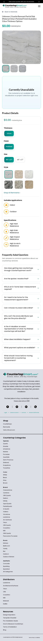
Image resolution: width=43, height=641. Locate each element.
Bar (4, 551)
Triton (5, 522)
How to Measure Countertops (13, 624)
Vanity (5, 549)
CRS (4, 592)
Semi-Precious (8, 460)
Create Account (14, 412)
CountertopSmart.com (7, 637)
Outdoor (6, 554)
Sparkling (6, 566)
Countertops (7, 424)
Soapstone (7, 465)
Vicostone (6, 514)
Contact (23, 412)
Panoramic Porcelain (10, 536)
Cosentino (6, 528)
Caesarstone (7, 490)
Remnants (6, 427)
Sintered (6, 462)
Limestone (6, 449)
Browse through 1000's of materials (19, 1)
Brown (5, 483)
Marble (5, 452)
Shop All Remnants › (12, 193)
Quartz (5, 444)
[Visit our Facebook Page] (7, 407)
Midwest (6, 601)
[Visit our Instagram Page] (17, 407)
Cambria (6, 493)
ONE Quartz (7, 533)
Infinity (5, 501)
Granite (5, 446)
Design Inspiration (9, 615)
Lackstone (6, 517)
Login (5, 412)
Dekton (5, 498)
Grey (4, 480)
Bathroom (6, 546)
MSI (4, 531)
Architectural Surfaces (10, 586)
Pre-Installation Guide (10, 621)
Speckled (6, 569)
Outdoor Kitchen (8, 557)
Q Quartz (6, 509)
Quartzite (6, 457)
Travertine (6, 468)
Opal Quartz (7, 504)
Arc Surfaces (7, 520)
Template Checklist (9, 618)
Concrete (6, 564)
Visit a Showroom (9, 430)
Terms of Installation (10, 627)
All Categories (8, 572)
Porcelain (6, 454)
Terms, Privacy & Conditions (34, 637)
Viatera (5, 512)
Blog (4, 630)
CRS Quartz (7, 495)
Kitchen (5, 543)
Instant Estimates (34, 412)
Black (5, 478)
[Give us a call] (35, 407)
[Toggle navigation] (39, 6)
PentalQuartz (7, 506)
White (5, 475)
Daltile (5, 604)
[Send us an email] (26, 407)
